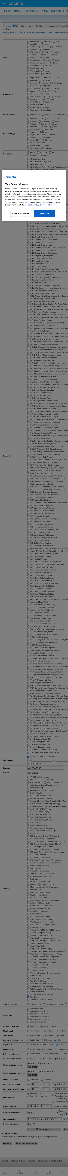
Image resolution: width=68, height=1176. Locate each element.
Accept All (44, 213)
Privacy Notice (46, 205)
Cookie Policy (34, 205)
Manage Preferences (21, 213)
